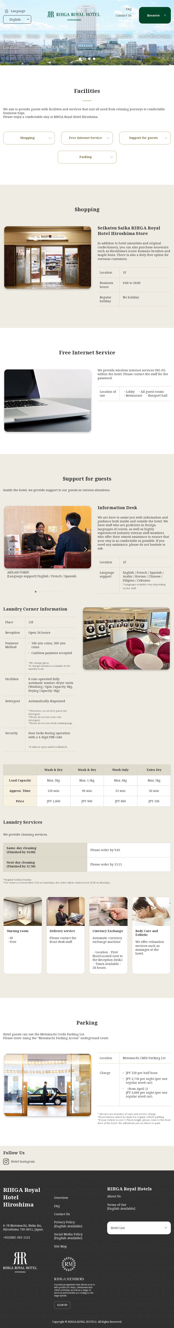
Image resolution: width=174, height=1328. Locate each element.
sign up (62, 1305)
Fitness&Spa (98, 36)
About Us (114, 1196)
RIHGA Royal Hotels (129, 1189)
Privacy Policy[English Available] (68, 1224)
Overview (12, 36)
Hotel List (118, 1228)
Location (11, 47)
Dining (52, 36)
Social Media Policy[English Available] (68, 1236)
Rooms (33, 36)
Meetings (73, 36)
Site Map (60, 1246)
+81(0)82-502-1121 (16, 1237)
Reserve (153, 15)
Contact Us (124, 15)
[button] (80, 58)
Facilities (124, 36)
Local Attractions (155, 36)
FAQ (129, 9)
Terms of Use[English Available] (121, 1207)
